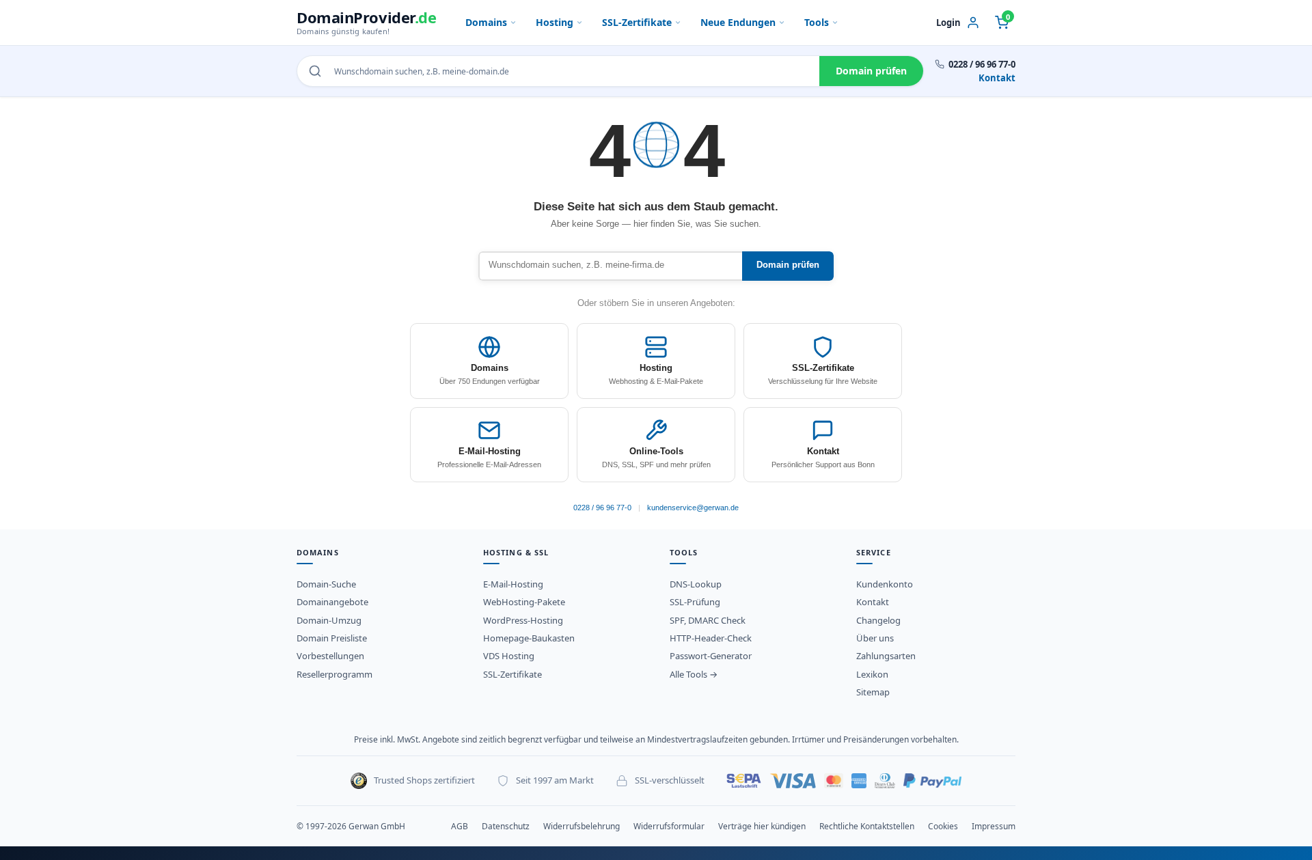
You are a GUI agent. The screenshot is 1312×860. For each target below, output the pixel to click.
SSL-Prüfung (695, 602)
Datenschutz (506, 826)
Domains (486, 22)
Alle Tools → (694, 674)
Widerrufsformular (669, 826)
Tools (816, 22)
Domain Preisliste (332, 638)
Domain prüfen (871, 70)
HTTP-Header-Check (711, 638)
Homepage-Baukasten (529, 638)
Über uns (875, 638)
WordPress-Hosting (523, 620)
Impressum (993, 826)
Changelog (878, 620)
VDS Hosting (508, 656)
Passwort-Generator (711, 656)
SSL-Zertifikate (637, 22)
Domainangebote (332, 602)
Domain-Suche (326, 584)
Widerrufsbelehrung (581, 826)
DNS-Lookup (696, 584)
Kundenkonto (884, 584)
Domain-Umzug (329, 620)
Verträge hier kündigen (762, 826)
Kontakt (997, 78)
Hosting (554, 22)
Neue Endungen (738, 22)
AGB (459, 826)
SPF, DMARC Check (708, 620)
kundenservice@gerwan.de (693, 507)
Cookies (943, 826)
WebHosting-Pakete (524, 602)
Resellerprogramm (334, 674)
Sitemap (873, 692)
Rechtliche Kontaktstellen (866, 826)
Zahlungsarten (886, 656)
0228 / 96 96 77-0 (602, 507)
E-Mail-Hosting (513, 584)
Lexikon (872, 674)
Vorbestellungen (330, 656)
